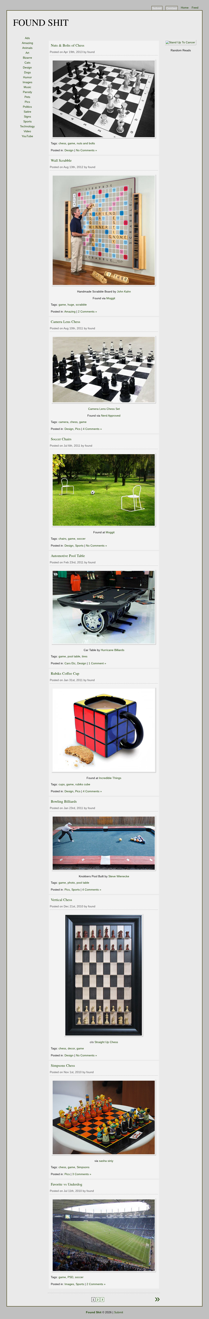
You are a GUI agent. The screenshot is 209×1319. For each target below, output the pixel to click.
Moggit (110, 298)
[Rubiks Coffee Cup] (104, 772)
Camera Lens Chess (65, 321)
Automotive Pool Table (68, 555)
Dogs (27, 72)
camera (63, 422)
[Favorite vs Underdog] (104, 1271)
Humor (27, 77)
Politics (27, 106)
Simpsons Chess (63, 1065)
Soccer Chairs (61, 438)
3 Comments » (81, 1174)
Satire (27, 111)
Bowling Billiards (64, 801)
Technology (27, 126)
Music (27, 87)
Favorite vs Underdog (66, 1184)
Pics (27, 101)
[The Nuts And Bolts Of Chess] (104, 137)
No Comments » (86, 150)
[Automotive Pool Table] (104, 644)
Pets (27, 97)
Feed (195, 7)
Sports (27, 121)
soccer (81, 538)
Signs (27, 116)
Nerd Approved (110, 415)
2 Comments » (87, 311)
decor (71, 1048)
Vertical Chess (61, 899)
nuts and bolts (86, 143)
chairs (62, 538)
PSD (70, 1277)
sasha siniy (106, 1160)
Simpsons (83, 1167)
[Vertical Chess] (103, 1036)
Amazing (27, 43)
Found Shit (41, 22)
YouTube (27, 136)
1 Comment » (97, 663)
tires (84, 656)
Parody (27, 92)
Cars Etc (70, 663)
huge (71, 304)
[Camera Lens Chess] (104, 403)
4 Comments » (92, 428)
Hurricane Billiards (112, 650)
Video (27, 131)
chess (62, 143)
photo (71, 882)
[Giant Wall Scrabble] (104, 285)
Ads (27, 38)
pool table (74, 656)
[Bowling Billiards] (104, 870)
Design (27, 67)
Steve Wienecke (118, 876)
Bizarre (27, 57)
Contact (171, 8)
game (71, 143)
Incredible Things (110, 778)
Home (185, 7)
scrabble (81, 304)
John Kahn (124, 291)
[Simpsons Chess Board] (104, 1155)
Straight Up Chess (106, 1042)
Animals (27, 47)
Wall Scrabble (61, 160)
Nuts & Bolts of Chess (67, 45)
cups (62, 784)
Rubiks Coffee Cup (65, 673)
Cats (27, 62)
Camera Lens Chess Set (104, 408)
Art (27, 52)
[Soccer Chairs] (104, 526)
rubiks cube (82, 784)
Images (27, 82)
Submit (157, 8)
